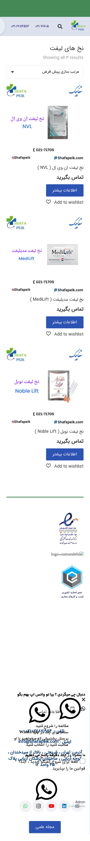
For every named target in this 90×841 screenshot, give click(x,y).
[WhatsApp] (25, 806)
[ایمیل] (77, 806)
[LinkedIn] (64, 806)
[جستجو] (60, 26)
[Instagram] (38, 806)
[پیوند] (78, 26)
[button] (65, 202)
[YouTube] (51, 806)
